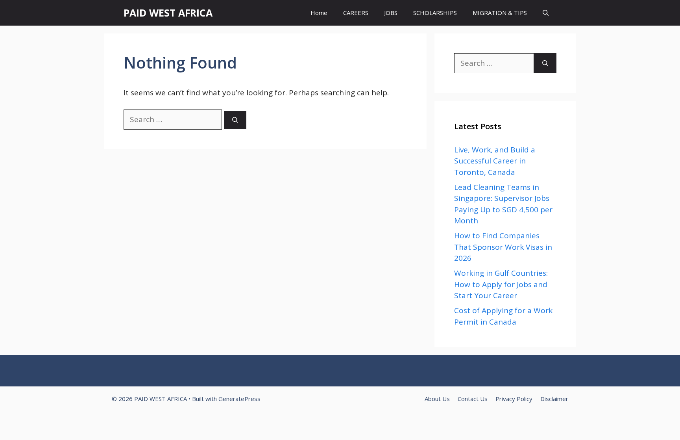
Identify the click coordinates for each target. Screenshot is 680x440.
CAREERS (355, 13)
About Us (437, 399)
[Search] (235, 120)
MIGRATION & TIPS (500, 13)
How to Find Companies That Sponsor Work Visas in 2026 (503, 246)
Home (318, 13)
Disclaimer (554, 399)
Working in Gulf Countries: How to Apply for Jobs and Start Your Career (501, 284)
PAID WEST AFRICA (168, 12)
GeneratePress (239, 399)
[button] (545, 13)
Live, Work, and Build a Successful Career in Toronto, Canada (494, 161)
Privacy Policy (513, 399)
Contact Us (473, 399)
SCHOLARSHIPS (435, 13)
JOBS (390, 13)
